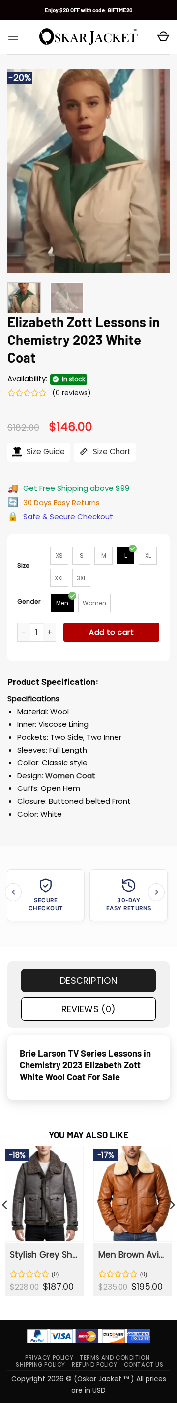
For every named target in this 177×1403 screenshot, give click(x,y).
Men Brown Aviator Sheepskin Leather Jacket (132, 1254)
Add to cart (111, 632)
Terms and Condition (114, 1358)
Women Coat (70, 775)
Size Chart (111, 451)
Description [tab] (88, 980)
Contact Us (144, 1365)
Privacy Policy (49, 1358)
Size (23, 565)
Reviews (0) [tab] (88, 1009)
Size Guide (45, 451)
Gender (29, 601)
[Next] (154, 170)
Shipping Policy (40, 1365)
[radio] (59, 555)
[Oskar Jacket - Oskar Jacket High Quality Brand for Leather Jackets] (88, 37)
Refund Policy (95, 1365)
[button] (13, 37)
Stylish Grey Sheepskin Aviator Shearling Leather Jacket (44, 1254)
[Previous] (23, 170)
